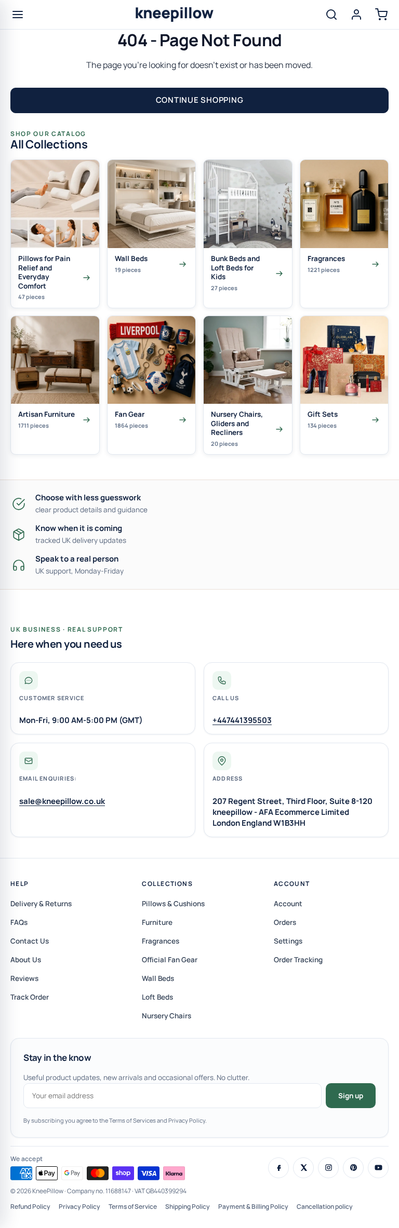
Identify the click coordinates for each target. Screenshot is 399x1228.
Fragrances (160, 941)
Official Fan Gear (169, 959)
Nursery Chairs (166, 1015)
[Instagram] (328, 1167)
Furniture (157, 922)
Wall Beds (158, 978)
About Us (25, 959)
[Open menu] (17, 14)
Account (292, 883)
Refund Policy (30, 1206)
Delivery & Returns (41, 903)
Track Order (29, 997)
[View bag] (381, 14)
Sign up (350, 1095)
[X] (303, 1167)
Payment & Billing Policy (253, 1206)
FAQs (19, 922)
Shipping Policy (187, 1206)
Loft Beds (157, 997)
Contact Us (29, 941)
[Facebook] (278, 1167)
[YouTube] (378, 1167)
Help (19, 883)
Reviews (24, 978)
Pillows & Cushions (173, 903)
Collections (167, 883)
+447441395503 (242, 720)
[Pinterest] (353, 1167)
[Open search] (331, 14)
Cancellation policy (325, 1206)
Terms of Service (133, 1206)
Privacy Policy (79, 1206)
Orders (285, 922)
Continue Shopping (200, 99)
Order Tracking (298, 959)
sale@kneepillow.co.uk (62, 801)
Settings (288, 941)
